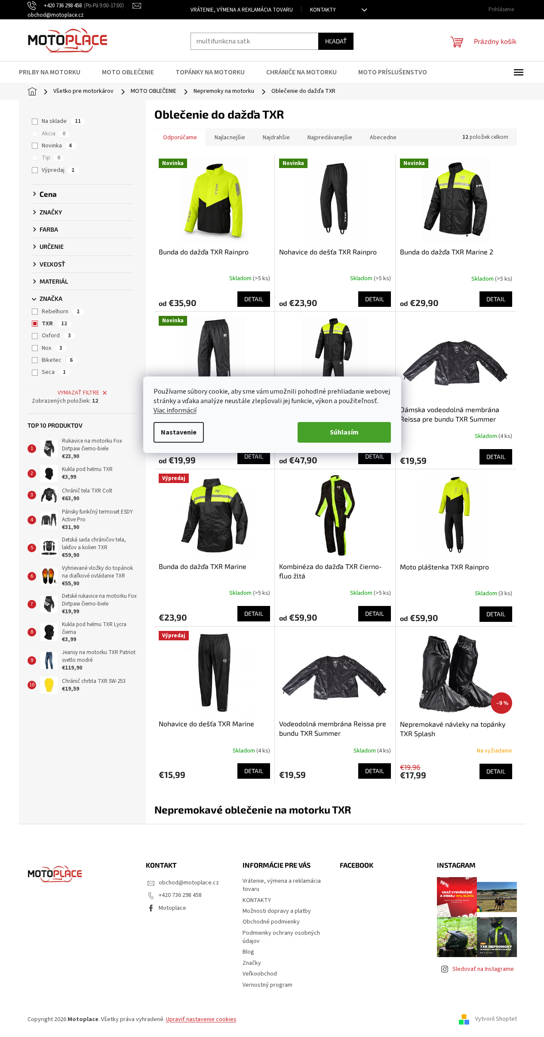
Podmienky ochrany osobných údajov (281, 937)
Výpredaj (58, 170)
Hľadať (336, 41)
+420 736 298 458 (180, 895)
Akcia (53, 133)
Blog (248, 952)
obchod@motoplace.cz (189, 882)
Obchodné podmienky (271, 922)
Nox (52, 348)
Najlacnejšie (230, 137)
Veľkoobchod (260, 974)
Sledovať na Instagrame (483, 969)
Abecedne (383, 137)
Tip (51, 157)
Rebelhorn (61, 311)
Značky (252, 963)
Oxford (56, 335)
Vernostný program (267, 985)
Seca (54, 372)
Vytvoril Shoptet (496, 1019)
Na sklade (61, 121)
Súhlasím (344, 432)
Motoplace (172, 908)
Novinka (57, 145)
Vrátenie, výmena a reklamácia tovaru (242, 10)
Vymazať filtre (78, 392)
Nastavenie (179, 432)
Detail (253, 299)
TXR (54, 323)
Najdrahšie (276, 137)
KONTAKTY (323, 10)
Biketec (57, 360)
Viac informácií (175, 410)
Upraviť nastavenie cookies (201, 1019)
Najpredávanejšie (329, 137)
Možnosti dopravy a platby (277, 911)
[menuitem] (55, 72)
